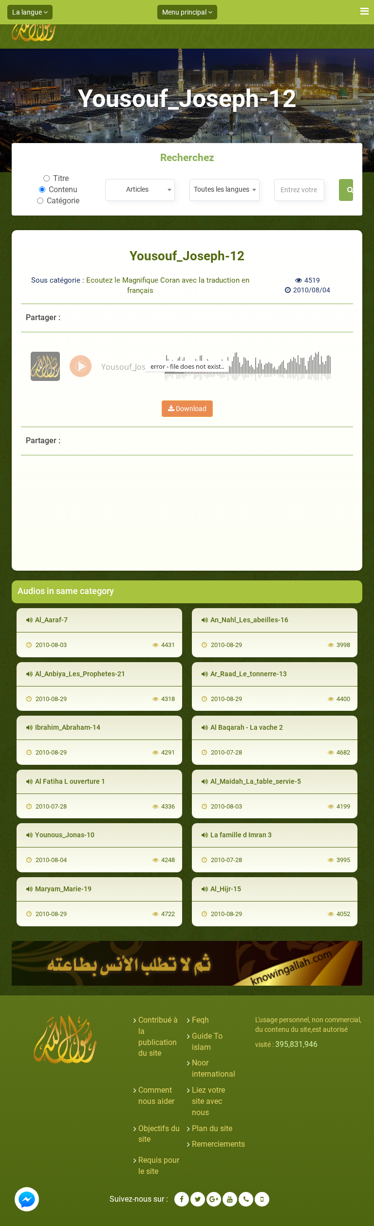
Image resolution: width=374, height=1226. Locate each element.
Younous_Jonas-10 (64, 835)
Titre (61, 178)
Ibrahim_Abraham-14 (67, 727)
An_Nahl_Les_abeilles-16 (249, 620)
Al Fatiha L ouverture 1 (70, 781)
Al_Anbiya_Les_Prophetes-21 (80, 674)
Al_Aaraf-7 (51, 620)
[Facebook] (181, 1199)
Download (190, 409)
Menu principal (185, 12)
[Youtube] (230, 1199)
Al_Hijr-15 (225, 889)
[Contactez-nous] (246, 1199)
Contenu (63, 189)
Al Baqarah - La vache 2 (246, 727)
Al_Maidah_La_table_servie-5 (255, 781)
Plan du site (212, 1128)
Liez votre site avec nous (208, 1101)
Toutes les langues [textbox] (221, 189)
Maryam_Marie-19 (63, 889)
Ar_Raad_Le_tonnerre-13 (248, 674)
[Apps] (262, 1199)
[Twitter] (197, 1199)
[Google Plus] (213, 1199)
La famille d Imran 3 (241, 835)
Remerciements (218, 1144)
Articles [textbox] (137, 189)
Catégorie (63, 200)
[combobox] (140, 190)
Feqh (200, 1020)
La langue (27, 12)
